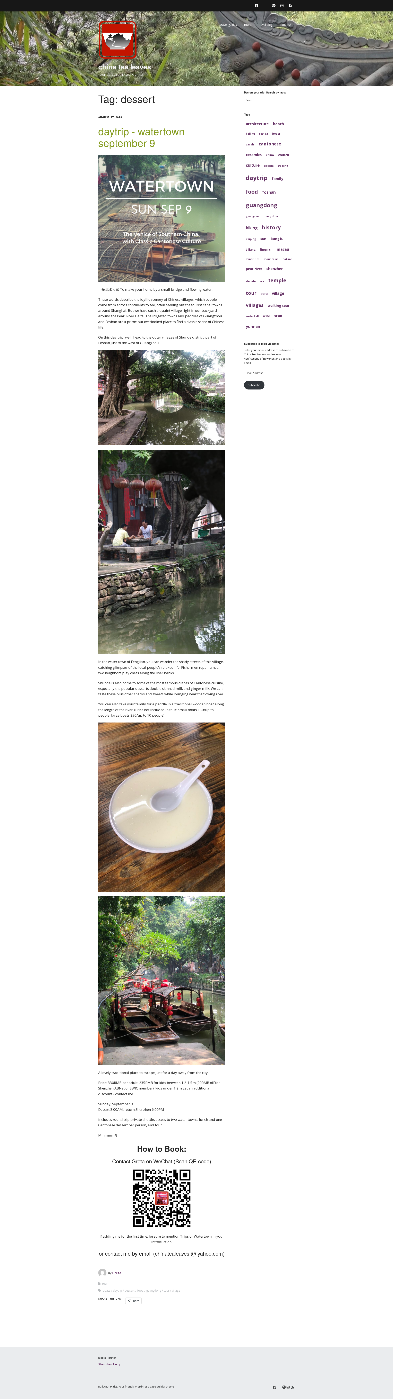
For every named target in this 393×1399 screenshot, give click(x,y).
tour (105, 1283)
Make (113, 1386)
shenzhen (275, 268)
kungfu (277, 238)
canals (250, 144)
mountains (271, 259)
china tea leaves (124, 66)
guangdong (153, 1290)
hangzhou (271, 216)
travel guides (228, 25)
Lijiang (251, 249)
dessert (129, 1290)
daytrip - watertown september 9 (141, 137)
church (283, 155)
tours (247, 25)
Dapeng (283, 165)
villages (254, 305)
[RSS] (290, 5)
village (176, 1290)
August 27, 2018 (110, 117)
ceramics (254, 154)
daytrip (117, 1290)
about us (285, 25)
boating (263, 133)
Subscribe (254, 385)
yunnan (253, 326)
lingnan (266, 249)
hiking (251, 228)
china (270, 155)
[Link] (265, 5)
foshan (269, 192)
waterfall (252, 316)
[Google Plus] (274, 5)
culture (253, 165)
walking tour (278, 305)
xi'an (278, 316)
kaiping (251, 239)
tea (262, 281)
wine (266, 316)
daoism (269, 165)
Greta (116, 1273)
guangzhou (253, 216)
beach (278, 123)
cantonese (270, 144)
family (277, 178)
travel (264, 294)
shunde (251, 281)
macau (283, 249)
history (271, 227)
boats (106, 1290)
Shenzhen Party (109, 1364)
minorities (253, 259)
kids (263, 239)
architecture (257, 123)
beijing (250, 133)
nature (287, 259)
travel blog (265, 25)
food (140, 1290)
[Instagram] (282, 5)
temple (277, 280)
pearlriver (254, 268)
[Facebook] (257, 5)
